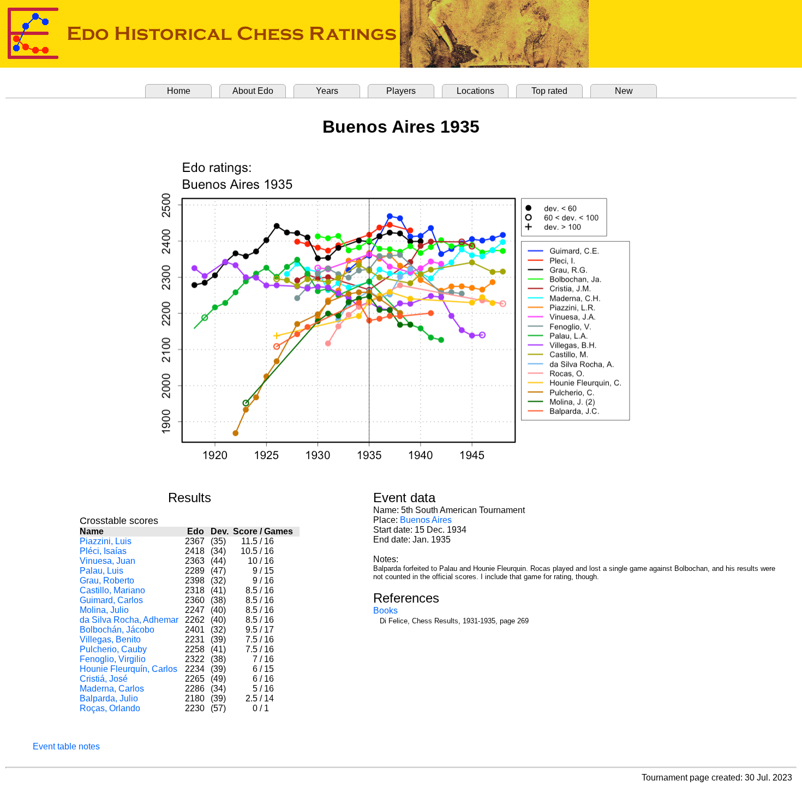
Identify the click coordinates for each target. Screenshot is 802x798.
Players (401, 91)
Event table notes (66, 746)
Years (327, 91)
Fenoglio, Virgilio (113, 659)
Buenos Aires (426, 520)
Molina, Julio (104, 610)
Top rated (549, 91)
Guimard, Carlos (111, 600)
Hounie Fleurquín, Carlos (128, 669)
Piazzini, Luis (105, 541)
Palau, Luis (101, 570)
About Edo (252, 91)
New (624, 91)
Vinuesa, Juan (107, 560)
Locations (475, 91)
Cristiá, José (104, 678)
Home (178, 91)
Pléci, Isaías (103, 551)
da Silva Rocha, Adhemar (129, 619)
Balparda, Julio (109, 698)
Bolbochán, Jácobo (117, 629)
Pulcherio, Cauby (113, 649)
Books (385, 610)
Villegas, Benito (110, 639)
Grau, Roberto (107, 580)
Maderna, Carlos (112, 688)
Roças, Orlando (110, 708)
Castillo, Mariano (112, 590)
